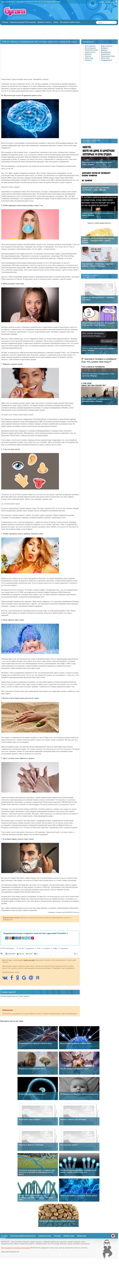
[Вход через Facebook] (12, 979)
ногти (59, 749)
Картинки (88, 54)
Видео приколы (107, 46)
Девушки (104, 50)
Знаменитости (90, 52)
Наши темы (105, 58)
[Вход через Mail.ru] (32, 979)
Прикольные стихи (108, 56)
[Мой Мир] (16, 938)
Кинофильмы (106, 52)
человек (47, 948)
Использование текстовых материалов (15, 1248)
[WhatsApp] (22, 938)
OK (45, 1)
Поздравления (106, 60)
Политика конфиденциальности (23, 1236)
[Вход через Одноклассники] (19, 979)
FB (42, 1)
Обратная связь (109, 2)
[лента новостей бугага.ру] (117, 2)
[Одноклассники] (10, 938)
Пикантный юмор (91, 50)
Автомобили (105, 54)
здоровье (30, 948)
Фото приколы (90, 46)
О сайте (4, 1236)
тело (38, 948)
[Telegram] (29, 938)
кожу (7, 346)
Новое (55, 22)
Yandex (59, 1)
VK (39, 1)
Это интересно (8, 948)
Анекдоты (104, 48)
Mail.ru (53, 1)
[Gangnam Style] (106, 1258)
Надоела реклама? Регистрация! (23, 22)
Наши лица (89, 58)
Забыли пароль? (10, 1)
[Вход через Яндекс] (39, 979)
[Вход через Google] (25, 979)
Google (49, 1)
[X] (13, 938)
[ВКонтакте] (6, 938)
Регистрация (20, 1)
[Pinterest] (32, 938)
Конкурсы (88, 60)
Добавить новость (44, 22)
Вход (3, 1)
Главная (5, 22)
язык (28, 604)
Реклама (101, 2)
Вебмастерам (68, 1236)
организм (64, 948)
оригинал (76, 912)
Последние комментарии (70, 22)
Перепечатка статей (11, 918)
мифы (55, 948)
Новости (88, 56)
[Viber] (19, 938)
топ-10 (21, 948)
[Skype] (26, 938)
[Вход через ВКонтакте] (6, 979)
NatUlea (21, 954)
